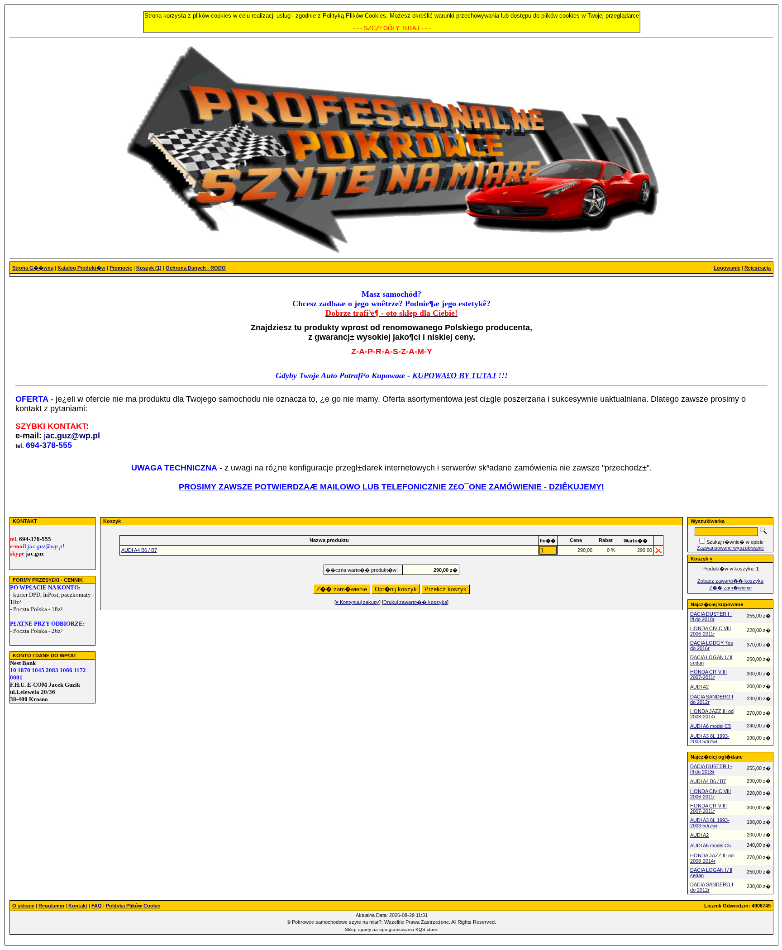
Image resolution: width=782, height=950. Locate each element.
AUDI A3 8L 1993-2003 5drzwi (710, 738)
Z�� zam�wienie (730, 587)
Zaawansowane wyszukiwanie (730, 548)
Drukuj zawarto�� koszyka (415, 602)
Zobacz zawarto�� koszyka (730, 581)
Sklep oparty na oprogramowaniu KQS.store (391, 929)
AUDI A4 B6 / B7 (139, 550)
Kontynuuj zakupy (357, 602)
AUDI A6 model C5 (710, 726)
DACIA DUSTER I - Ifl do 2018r (711, 616)
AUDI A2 (699, 686)
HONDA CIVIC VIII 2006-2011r (710, 631)
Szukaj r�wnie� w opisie (734, 542)
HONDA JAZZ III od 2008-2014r (712, 713)
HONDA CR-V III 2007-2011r (708, 674)
